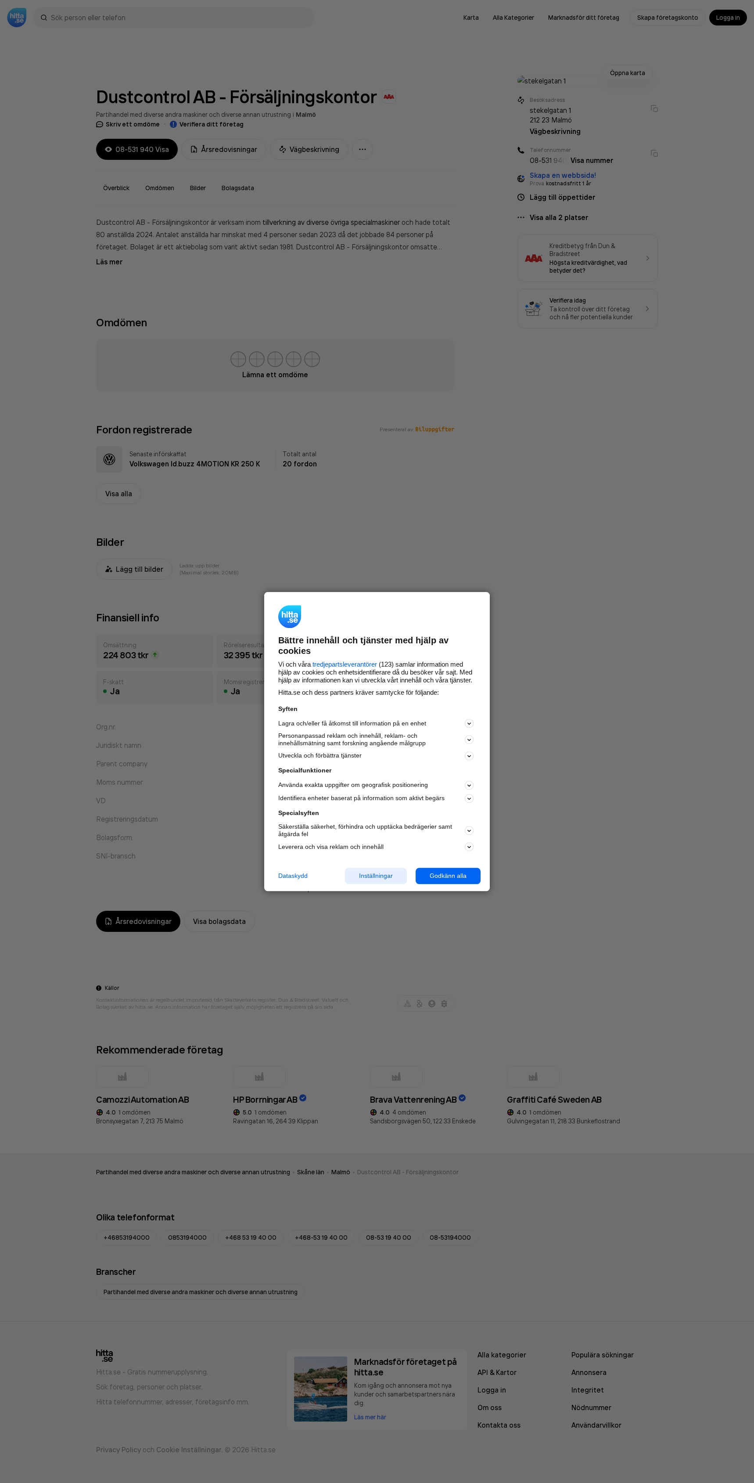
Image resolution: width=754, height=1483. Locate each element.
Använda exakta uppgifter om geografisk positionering (353, 785)
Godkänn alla (448, 875)
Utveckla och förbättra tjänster (320, 755)
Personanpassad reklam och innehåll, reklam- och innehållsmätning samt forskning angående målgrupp (352, 739)
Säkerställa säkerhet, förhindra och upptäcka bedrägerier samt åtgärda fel (365, 830)
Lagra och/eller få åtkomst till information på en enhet (352, 723)
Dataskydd (293, 875)
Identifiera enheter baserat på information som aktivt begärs (361, 798)
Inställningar (376, 875)
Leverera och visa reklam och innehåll (331, 846)
